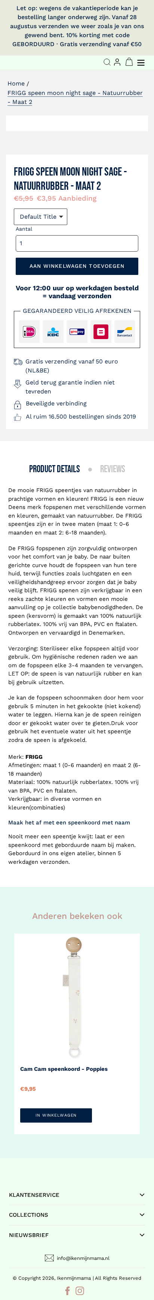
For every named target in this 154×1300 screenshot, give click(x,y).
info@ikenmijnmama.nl (83, 1258)
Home (16, 83)
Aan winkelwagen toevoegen (77, 266)
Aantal (24, 229)
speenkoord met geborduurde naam (57, 845)
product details (54, 469)
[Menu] (142, 61)
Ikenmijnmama (74, 1278)
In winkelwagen (56, 1115)
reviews (112, 469)
